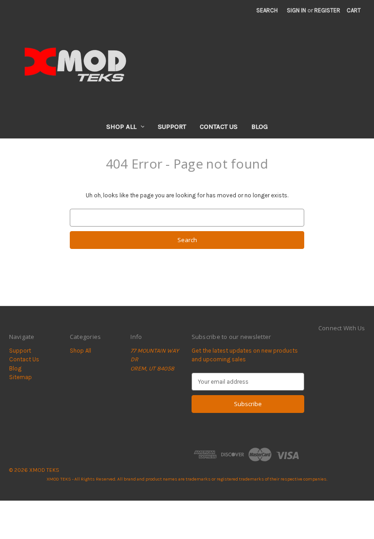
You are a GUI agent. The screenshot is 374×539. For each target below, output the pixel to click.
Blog (259, 126)
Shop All (121, 126)
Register (327, 10)
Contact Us (219, 126)
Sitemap (20, 377)
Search (267, 10)
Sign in (296, 10)
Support (172, 126)
